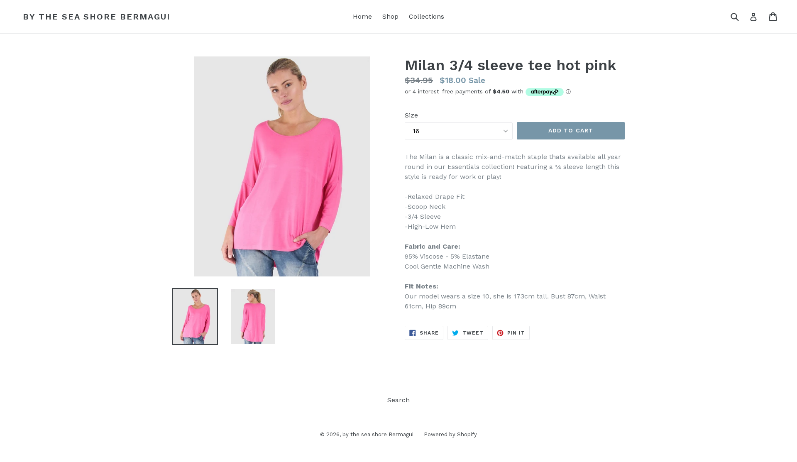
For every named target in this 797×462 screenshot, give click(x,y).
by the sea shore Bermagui (96, 17)
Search (398, 400)
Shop (390, 16)
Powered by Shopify (450, 434)
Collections (426, 16)
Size (411, 115)
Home (362, 16)
